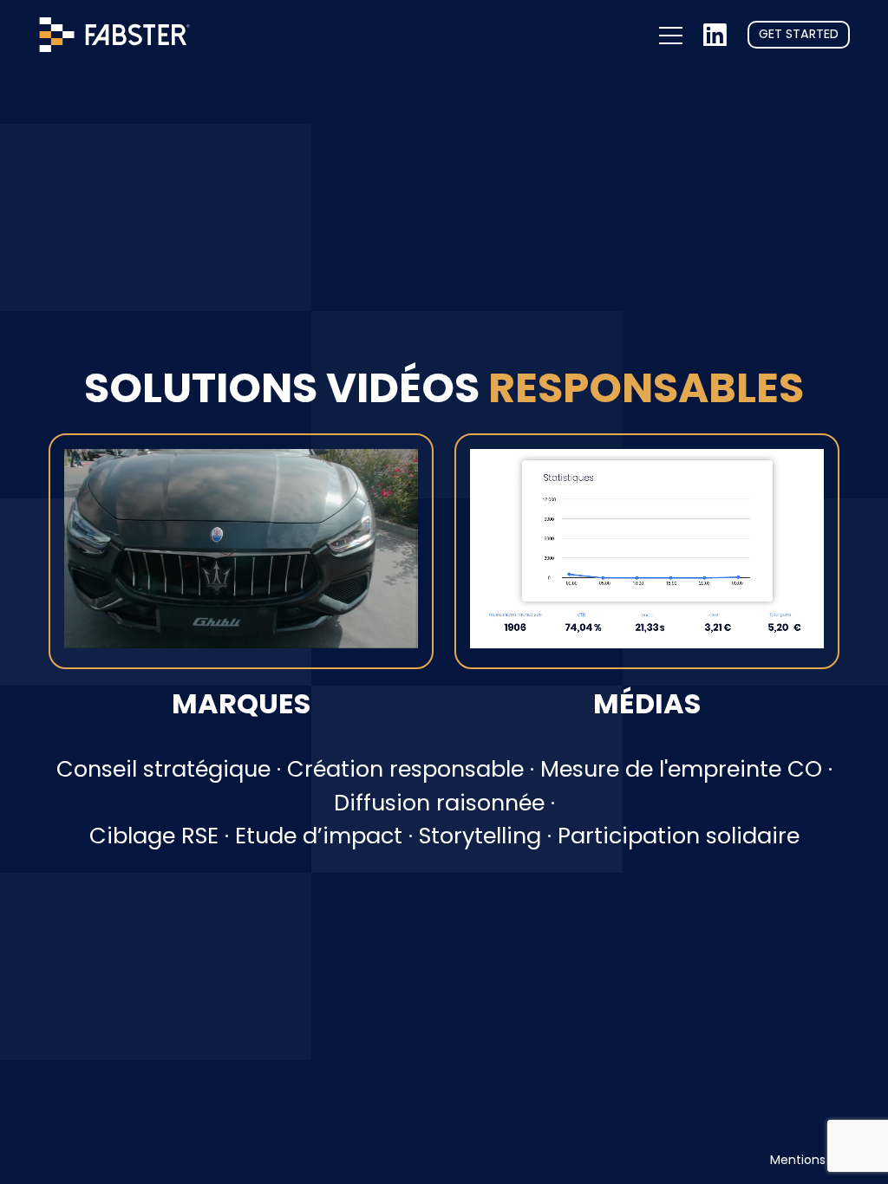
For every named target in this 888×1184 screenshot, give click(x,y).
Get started (799, 33)
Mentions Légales (822, 1159)
